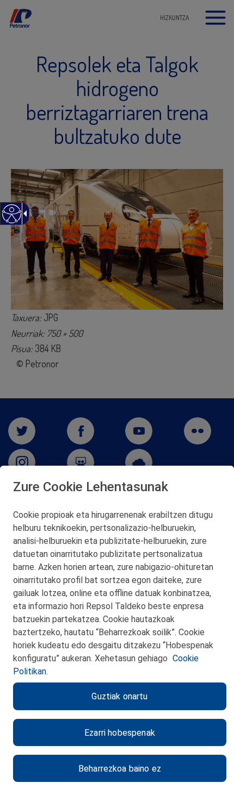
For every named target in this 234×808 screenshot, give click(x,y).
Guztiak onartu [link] (119, 696)
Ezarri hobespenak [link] (119, 733)
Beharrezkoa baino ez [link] (119, 768)
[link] (11, 219)
